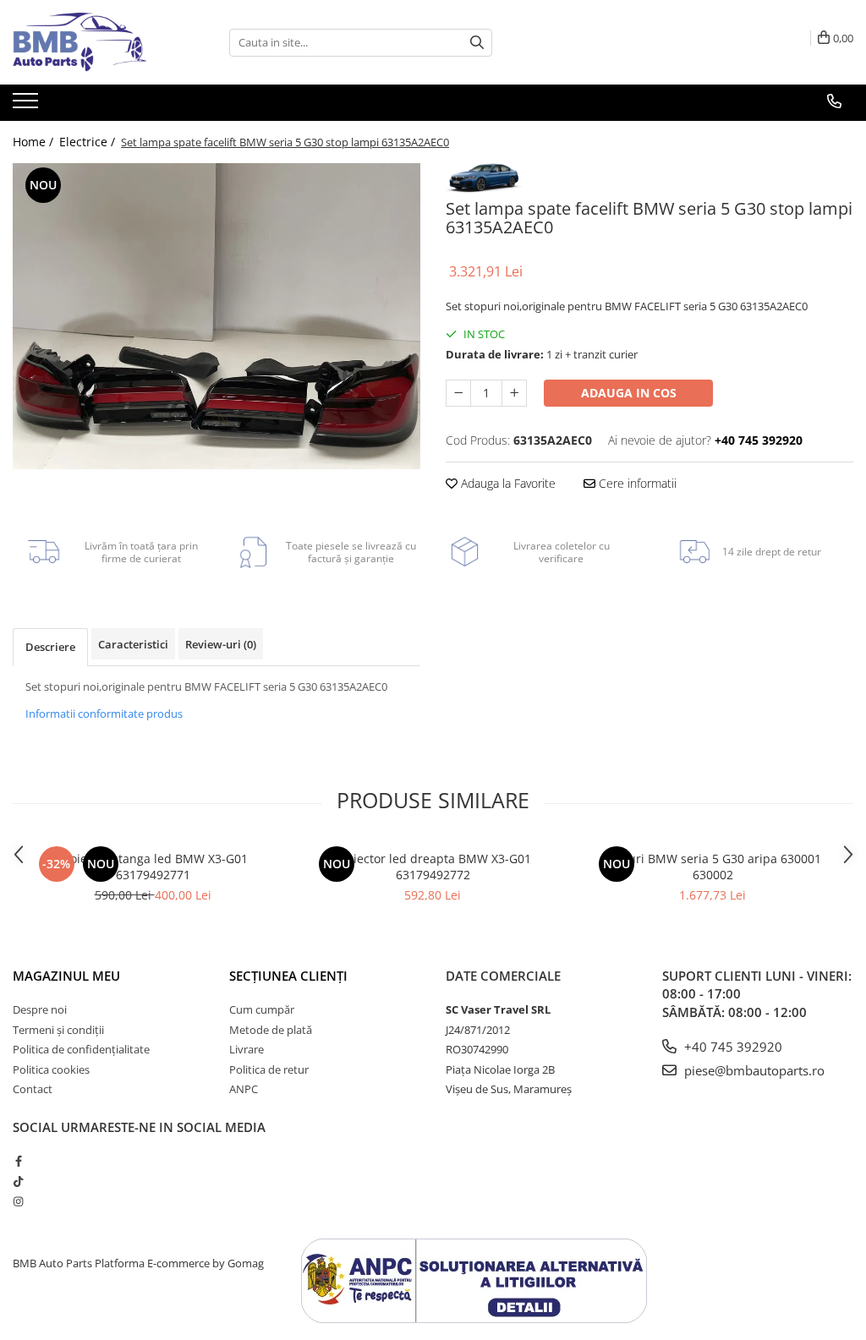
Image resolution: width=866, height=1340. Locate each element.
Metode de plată (270, 1029)
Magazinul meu (66, 975)
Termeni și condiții (58, 1029)
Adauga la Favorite (507, 483)
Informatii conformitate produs (104, 713)
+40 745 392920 (731, 1046)
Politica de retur (269, 1069)
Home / (35, 142)
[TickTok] (18, 1181)
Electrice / (88, 142)
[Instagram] (18, 1201)
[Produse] (27, 105)
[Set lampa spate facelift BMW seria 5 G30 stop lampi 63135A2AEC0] (216, 316)
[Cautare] (477, 43)
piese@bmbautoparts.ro (753, 1070)
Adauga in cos (629, 393)
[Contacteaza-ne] (834, 101)
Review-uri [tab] (220, 644)
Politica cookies (51, 1069)
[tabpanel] (216, 316)
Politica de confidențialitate (81, 1049)
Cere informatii (636, 483)
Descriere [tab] (50, 646)
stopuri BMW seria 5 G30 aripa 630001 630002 (712, 866)
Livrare (246, 1049)
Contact (32, 1089)
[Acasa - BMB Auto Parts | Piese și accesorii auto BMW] (97, 42)
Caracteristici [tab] (133, 644)
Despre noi (40, 1009)
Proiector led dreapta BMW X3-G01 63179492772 (433, 866)
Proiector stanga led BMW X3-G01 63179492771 (153, 866)
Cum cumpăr (261, 1009)
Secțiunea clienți (288, 975)
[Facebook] (18, 1160)
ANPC (243, 1089)
